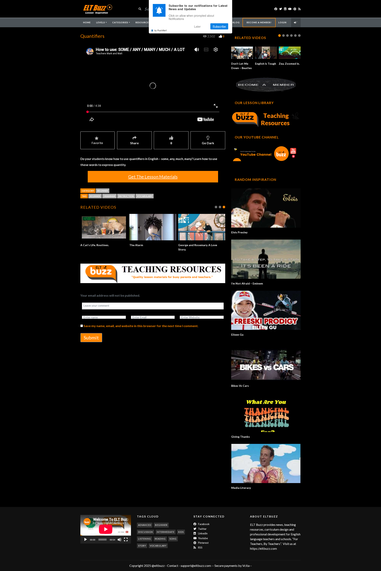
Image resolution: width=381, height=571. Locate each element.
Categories (120, 22)
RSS (199, 547)
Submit (91, 337)
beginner (95, 196)
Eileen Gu (237, 334)
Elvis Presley (239, 232)
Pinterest (203, 542)
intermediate (165, 532)
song (173, 538)
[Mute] (119, 540)
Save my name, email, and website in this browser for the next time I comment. (141, 326)
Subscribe (219, 26)
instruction (126, 196)
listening (144, 538)
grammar (109, 196)
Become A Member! (259, 22)
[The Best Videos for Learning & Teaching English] (97, 9)
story (142, 545)
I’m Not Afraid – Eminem (247, 283)
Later (197, 26)
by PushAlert (160, 30)
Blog (236, 22)
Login (282, 22)
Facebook (203, 524)
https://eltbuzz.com (263, 548)
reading (160, 538)
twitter (202, 528)
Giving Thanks (240, 436)
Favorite (97, 143)
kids (181, 532)
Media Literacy (241, 487)
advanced (144, 525)
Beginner (102, 190)
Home (87, 22)
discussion (145, 532)
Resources (143, 22)
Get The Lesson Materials (153, 176)
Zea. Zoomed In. (289, 63)
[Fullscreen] (126, 540)
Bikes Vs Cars (240, 385)
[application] (105, 529)
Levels (100, 22)
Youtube (202, 538)
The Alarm (136, 245)
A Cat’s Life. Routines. (94, 245)
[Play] (86, 540)
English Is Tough (265, 63)
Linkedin (202, 533)
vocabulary (144, 196)
